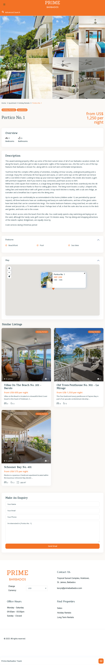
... (31, 399)
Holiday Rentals (24, 103)
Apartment (12, 103)
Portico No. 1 (59, 274)
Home (4, 103)
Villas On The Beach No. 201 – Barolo (22, 387)
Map (7, 260)
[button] (58, 291)
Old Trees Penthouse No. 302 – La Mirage (78, 387)
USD (30, 588)
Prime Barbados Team (11, 661)
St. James (9, 379)
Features (9, 239)
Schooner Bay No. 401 (18, 467)
